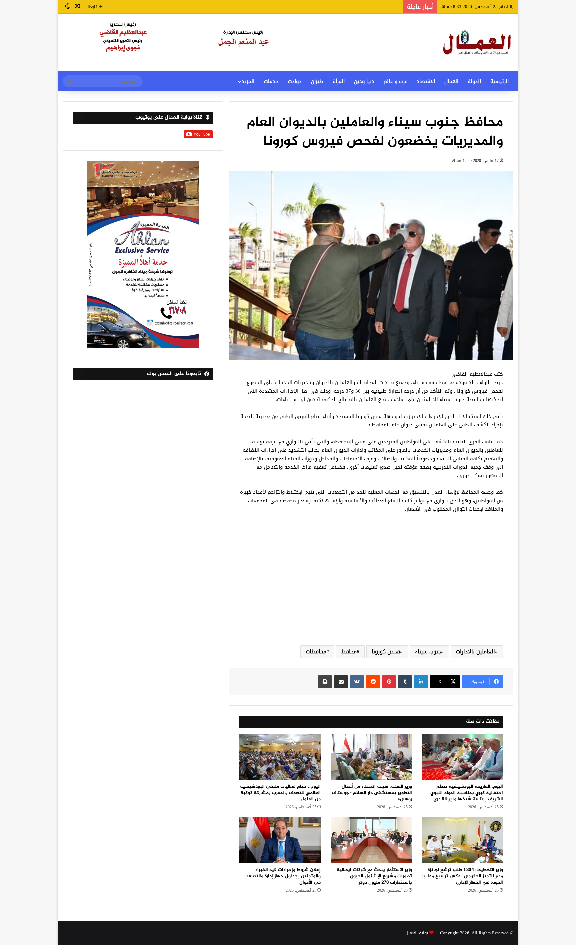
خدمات (271, 81)
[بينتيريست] (389, 681)
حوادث (295, 81)
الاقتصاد (426, 81)
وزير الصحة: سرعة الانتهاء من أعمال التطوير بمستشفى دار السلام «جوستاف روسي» (372, 793)
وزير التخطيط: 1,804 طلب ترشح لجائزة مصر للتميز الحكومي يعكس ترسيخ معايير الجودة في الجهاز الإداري (462, 876)
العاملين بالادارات (475, 651)
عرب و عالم (395, 81)
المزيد (248, 81)
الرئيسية (499, 81)
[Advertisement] (371, 587)
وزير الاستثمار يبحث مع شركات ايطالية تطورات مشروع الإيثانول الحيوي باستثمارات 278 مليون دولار (374, 876)
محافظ (349, 651)
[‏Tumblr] (405, 681)
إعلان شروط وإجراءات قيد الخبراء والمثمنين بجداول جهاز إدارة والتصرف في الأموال (284, 876)
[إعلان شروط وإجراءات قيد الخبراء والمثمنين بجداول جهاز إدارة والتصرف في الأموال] (280, 840)
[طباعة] (325, 681)
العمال (451, 81)
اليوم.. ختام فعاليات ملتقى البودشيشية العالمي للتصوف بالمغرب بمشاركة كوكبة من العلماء (280, 793)
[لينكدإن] (421, 681)
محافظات (316, 651)
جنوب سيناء (428, 651)
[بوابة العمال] (477, 42)
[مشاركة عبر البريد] (341, 681)
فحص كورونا (386, 651)
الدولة (474, 81)
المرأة (339, 81)
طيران (317, 81)
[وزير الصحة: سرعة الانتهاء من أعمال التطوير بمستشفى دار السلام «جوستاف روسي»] (371, 757)
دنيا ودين (364, 81)
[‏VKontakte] (357, 681)
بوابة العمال (416, 933)
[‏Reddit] (373, 681)
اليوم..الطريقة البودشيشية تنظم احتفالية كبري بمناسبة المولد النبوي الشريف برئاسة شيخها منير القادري (466, 793)
